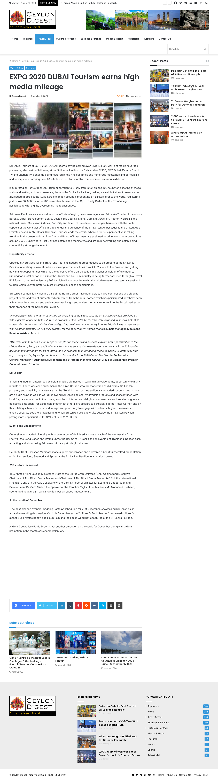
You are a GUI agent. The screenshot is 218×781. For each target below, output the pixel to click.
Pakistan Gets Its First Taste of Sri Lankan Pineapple (189, 72)
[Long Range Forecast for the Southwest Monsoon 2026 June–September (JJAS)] (121, 642)
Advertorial (133, 38)
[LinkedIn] (61, 605)
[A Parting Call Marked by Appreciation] (159, 137)
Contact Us (165, 38)
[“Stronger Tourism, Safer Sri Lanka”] (75, 642)
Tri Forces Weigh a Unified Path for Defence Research (88, 3)
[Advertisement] (75, 570)
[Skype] (102, 605)
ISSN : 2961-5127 (57, 774)
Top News (30, 68)
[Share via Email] (110, 605)
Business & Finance (91, 38)
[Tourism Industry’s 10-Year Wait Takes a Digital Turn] (159, 90)
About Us (149, 38)
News (151, 711)
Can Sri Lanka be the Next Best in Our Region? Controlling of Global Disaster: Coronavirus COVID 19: (29, 662)
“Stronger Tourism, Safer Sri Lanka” (72, 659)
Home (15, 38)
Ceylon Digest (19, 96)
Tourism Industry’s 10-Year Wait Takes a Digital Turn (187, 87)
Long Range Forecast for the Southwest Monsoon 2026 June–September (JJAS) (119, 661)
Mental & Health (114, 38)
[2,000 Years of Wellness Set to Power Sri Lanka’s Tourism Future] (159, 121)
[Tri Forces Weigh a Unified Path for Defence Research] (159, 105)
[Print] (119, 605)
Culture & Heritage (66, 38)
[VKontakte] (94, 605)
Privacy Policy (200, 774)
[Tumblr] (70, 605)
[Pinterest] (78, 605)
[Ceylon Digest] (32, 19)
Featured (28, 38)
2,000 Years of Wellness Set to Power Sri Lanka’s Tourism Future (189, 120)
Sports (151, 749)
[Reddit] (86, 605)
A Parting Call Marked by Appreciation (186, 134)
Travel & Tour (44, 38)
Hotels (151, 744)
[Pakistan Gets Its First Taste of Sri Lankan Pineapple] (159, 75)
